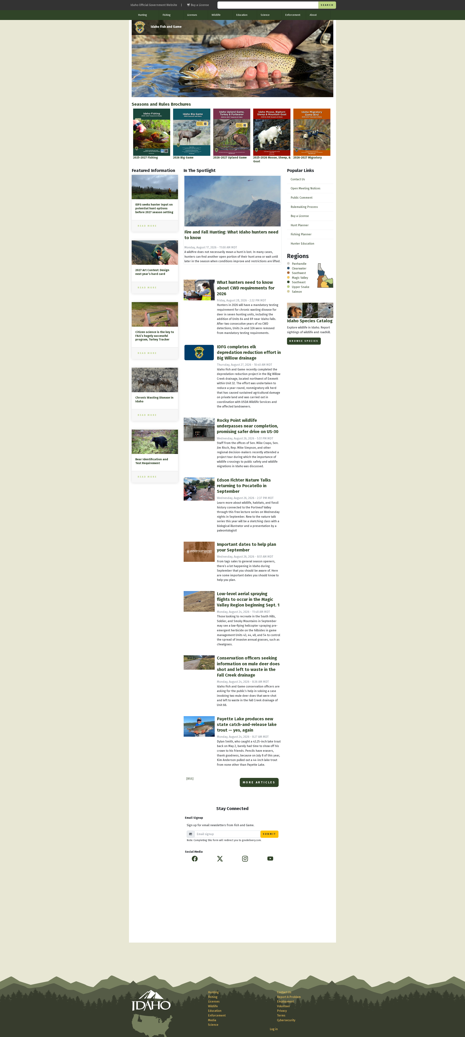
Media (212, 1020)
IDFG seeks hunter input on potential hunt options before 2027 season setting (154, 208)
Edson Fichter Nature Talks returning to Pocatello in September (244, 486)
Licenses (192, 15)
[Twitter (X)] (220, 858)
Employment (285, 1001)
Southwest (299, 273)
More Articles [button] (259, 782)
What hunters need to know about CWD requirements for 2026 (245, 288)
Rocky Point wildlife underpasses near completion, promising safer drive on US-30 (247, 426)
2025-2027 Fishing (145, 157)
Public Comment (301, 197)
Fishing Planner (301, 234)
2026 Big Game (183, 157)
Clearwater (299, 268)
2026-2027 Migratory (307, 157)
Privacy (282, 1010)
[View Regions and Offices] (325, 275)
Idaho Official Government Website (153, 5)
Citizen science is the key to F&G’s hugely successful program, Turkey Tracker (154, 335)
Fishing (167, 15)
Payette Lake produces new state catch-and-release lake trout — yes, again (247, 724)
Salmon (297, 291)
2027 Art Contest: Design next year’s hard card (152, 272)
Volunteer (283, 1006)
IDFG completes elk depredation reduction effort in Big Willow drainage (249, 352)
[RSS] (189, 778)
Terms (281, 1015)
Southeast (299, 282)
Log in (274, 1029)
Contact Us (298, 179)
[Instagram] (245, 858)
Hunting (142, 15)
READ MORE (147, 225)
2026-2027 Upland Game (230, 157)
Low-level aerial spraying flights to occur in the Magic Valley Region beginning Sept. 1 (248, 599)
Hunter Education (302, 243)
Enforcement (292, 15)
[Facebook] (195, 858)
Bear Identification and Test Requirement (151, 461)
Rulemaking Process (304, 207)
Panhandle (299, 263)
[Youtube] (270, 858)
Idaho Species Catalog (310, 320)
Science (265, 15)
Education (241, 15)
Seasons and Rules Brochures (161, 104)
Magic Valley (300, 277)
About (313, 15)
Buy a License (300, 216)
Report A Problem (289, 997)
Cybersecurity (286, 1020)
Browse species (303, 341)
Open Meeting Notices (305, 188)
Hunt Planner (300, 225)
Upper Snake (300, 287)
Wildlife (216, 15)
